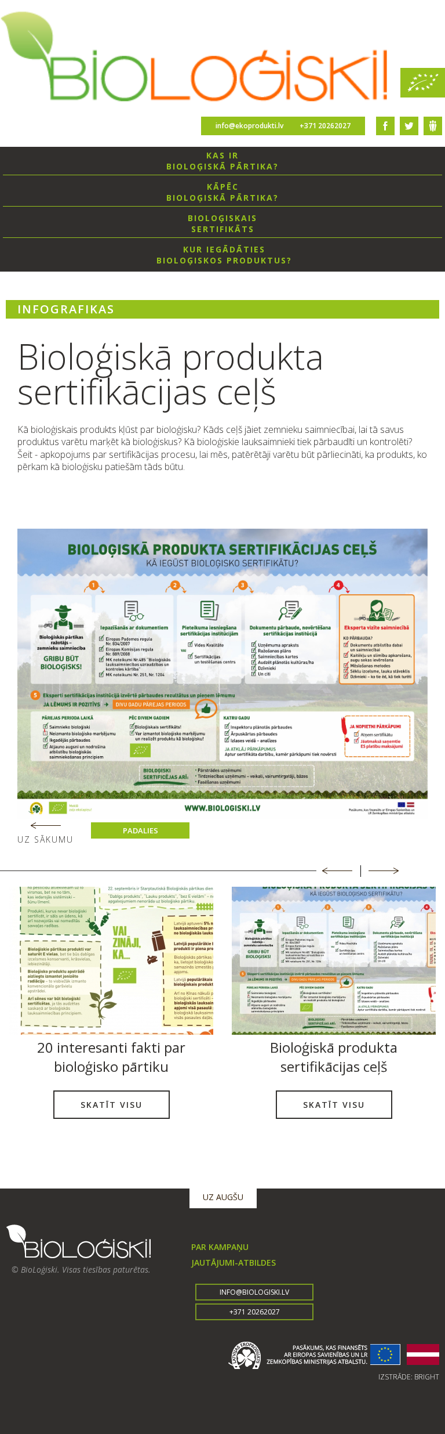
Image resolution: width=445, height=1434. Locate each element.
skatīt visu (112, 1104)
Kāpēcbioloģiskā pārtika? (222, 192)
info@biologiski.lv (254, 1292)
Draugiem (433, 126)
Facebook (385, 126)
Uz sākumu (45, 839)
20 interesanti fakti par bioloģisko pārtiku (111, 1057)
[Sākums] (222, 58)
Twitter (409, 126)
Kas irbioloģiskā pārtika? (222, 161)
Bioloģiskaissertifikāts (222, 223)
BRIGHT (426, 1377)
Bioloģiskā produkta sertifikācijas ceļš (333, 1057)
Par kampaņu (220, 1246)
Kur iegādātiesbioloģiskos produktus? (224, 255)
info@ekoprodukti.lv (249, 126)
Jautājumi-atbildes (233, 1262)
